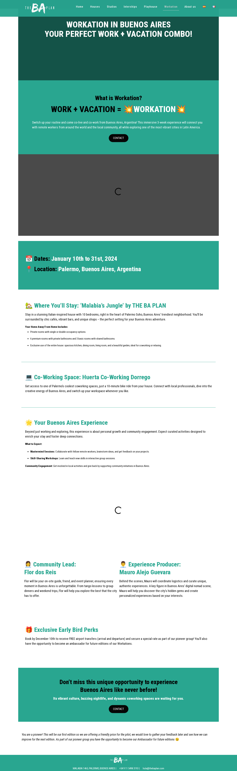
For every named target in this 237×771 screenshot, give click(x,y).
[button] (27, 191)
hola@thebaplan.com (153, 768)
